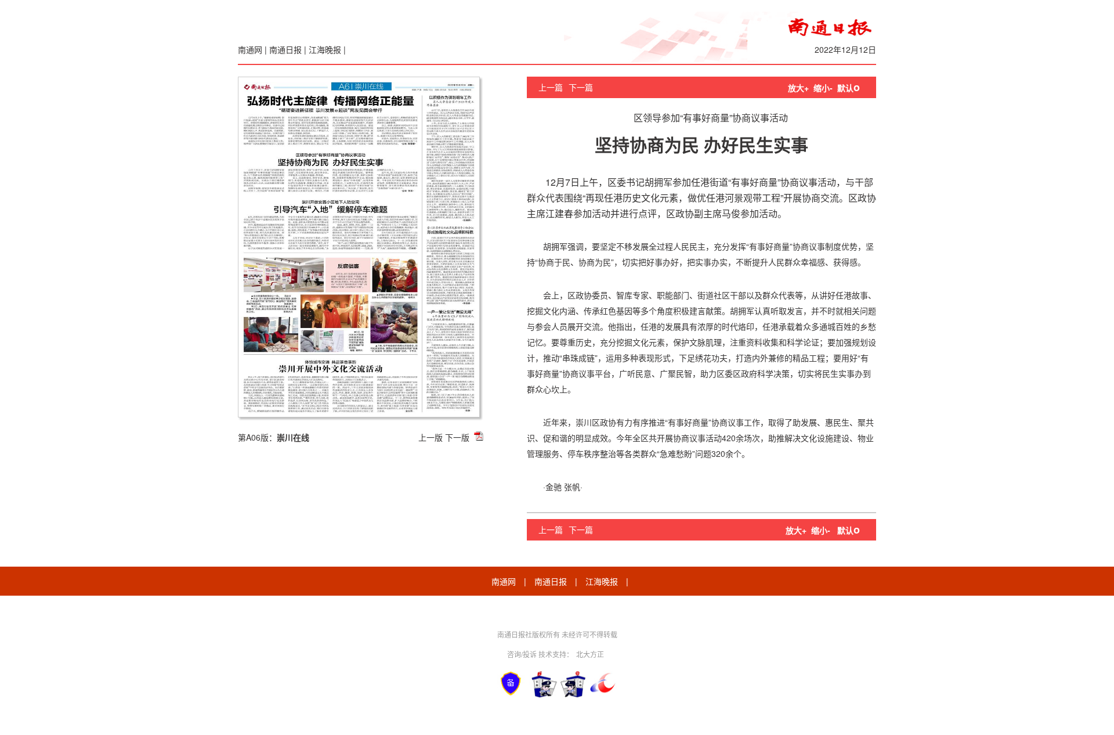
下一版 (457, 437)
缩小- (823, 87)
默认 (848, 87)
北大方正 (590, 654)
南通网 (250, 49)
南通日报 (285, 49)
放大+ (798, 87)
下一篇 (581, 87)
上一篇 (550, 87)
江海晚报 (325, 49)
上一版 (430, 437)
